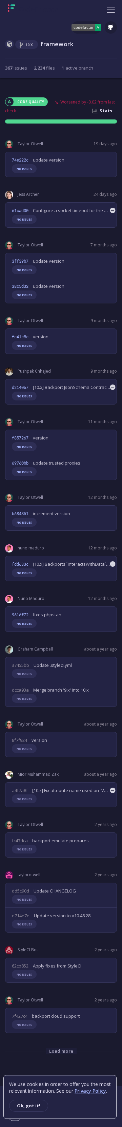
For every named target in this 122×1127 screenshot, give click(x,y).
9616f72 (20, 615)
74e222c (20, 160)
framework (56, 44)
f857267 (20, 438)
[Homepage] (33, 9)
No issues (24, 169)
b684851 (20, 513)
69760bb (20, 463)
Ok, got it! (28, 1106)
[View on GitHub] (111, 27)
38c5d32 (20, 286)
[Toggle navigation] (111, 9)
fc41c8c (20, 337)
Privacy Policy (90, 1091)
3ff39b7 (20, 261)
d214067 (20, 387)
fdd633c (20, 564)
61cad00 (20, 210)
